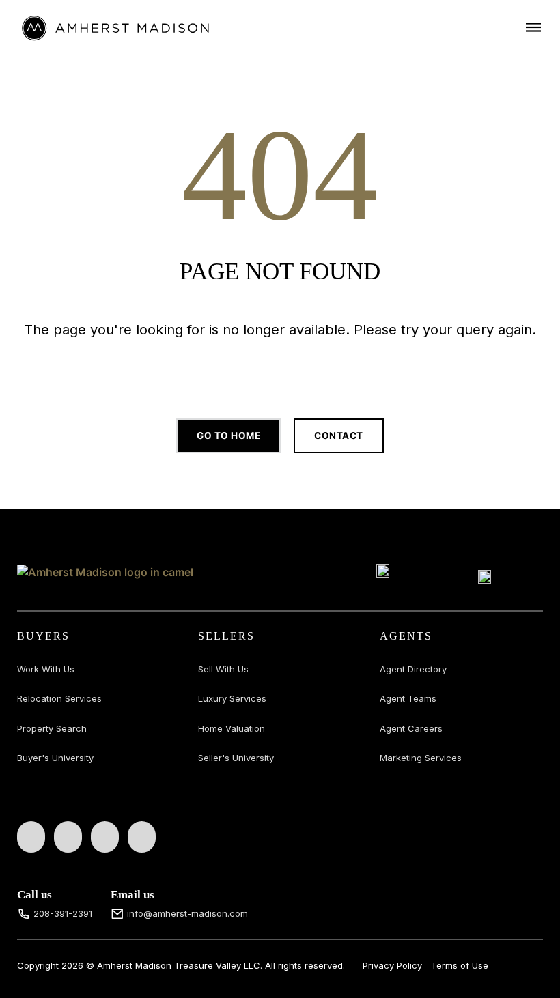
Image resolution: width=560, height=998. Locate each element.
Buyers (43, 636)
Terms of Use (459, 965)
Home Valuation (231, 728)
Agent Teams (408, 698)
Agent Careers (411, 728)
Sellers (226, 636)
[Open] (533, 27)
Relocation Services (59, 698)
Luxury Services (232, 698)
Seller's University (236, 757)
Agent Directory (413, 669)
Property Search (52, 728)
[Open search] (280, 370)
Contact (338, 435)
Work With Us (45, 669)
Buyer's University (55, 757)
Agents (406, 636)
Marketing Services (421, 757)
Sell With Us (223, 669)
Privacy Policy (392, 965)
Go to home (228, 435)
